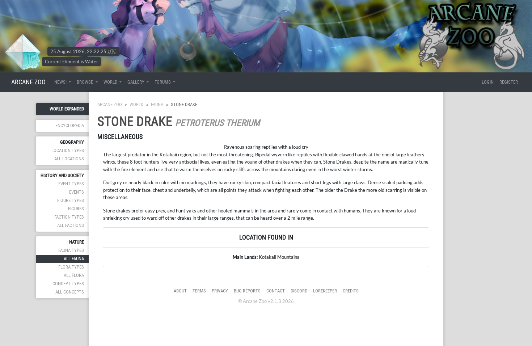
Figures (76, 208)
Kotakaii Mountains (279, 257)
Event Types (71, 183)
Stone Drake (134, 121)
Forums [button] (163, 82)
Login (488, 82)
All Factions (70, 225)
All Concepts (69, 292)
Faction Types (69, 217)
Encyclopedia (69, 125)
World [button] (111, 82)
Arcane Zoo (109, 104)
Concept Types (68, 283)
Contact (275, 291)
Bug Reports (247, 291)
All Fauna (74, 258)
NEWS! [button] (61, 82)
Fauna (157, 104)
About (180, 291)
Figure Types (70, 200)
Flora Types (71, 267)
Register (508, 82)
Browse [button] (85, 82)
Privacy (220, 291)
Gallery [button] (136, 82)
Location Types (67, 150)
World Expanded (67, 108)
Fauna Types (71, 250)
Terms (199, 291)
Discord (299, 291)
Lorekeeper (325, 291)
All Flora (74, 275)
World (136, 104)
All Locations (69, 158)
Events (76, 192)
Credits (351, 291)
